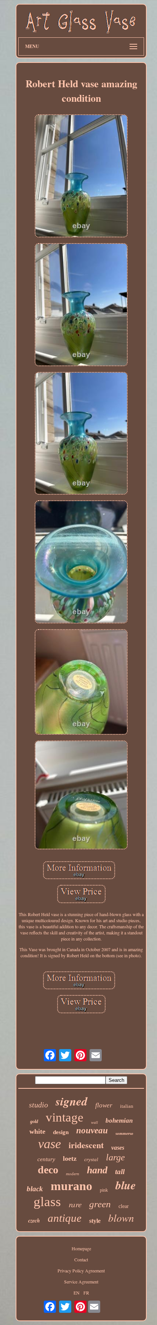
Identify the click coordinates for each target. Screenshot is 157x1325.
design (61, 1132)
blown (121, 1217)
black (35, 1189)
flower (103, 1105)
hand (97, 1170)
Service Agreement (81, 1282)
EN (77, 1293)
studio (38, 1105)
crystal (91, 1159)
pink (104, 1190)
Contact (81, 1259)
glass (47, 1201)
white (37, 1131)
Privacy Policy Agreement (81, 1270)
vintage (64, 1117)
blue (125, 1185)
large (115, 1157)
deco (48, 1170)
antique (65, 1218)
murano (71, 1186)
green (100, 1204)
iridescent (86, 1145)
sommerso (124, 1133)
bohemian (119, 1120)
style (95, 1221)
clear (124, 1206)
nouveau (92, 1130)
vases (117, 1147)
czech (34, 1220)
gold (34, 1121)
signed (72, 1101)
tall (120, 1172)
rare (75, 1204)
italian (126, 1106)
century (46, 1159)
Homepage (81, 1248)
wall (94, 1122)
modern (72, 1173)
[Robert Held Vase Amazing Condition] (81, 176)
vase (49, 1144)
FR (86, 1293)
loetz (70, 1158)
